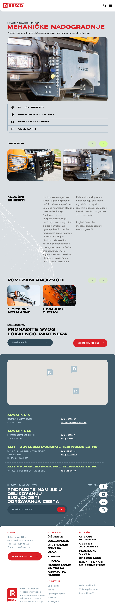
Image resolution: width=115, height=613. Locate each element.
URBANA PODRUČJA (87, 538)
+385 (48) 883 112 (20, 543)
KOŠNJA (54, 557)
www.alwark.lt (68, 435)
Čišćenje (55, 537)
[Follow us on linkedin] (103, 502)
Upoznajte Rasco (56, 593)
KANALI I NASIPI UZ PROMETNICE (92, 563)
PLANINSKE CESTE (87, 552)
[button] (71, 369)
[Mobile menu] (110, 5)
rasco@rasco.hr (23, 547)
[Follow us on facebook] (103, 486)
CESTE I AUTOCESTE (88, 545)
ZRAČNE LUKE (90, 558)
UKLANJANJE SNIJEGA (58, 546)
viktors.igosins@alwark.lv (74, 422)
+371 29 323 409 (14, 422)
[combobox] (30, 342)
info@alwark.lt (68, 438)
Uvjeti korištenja (87, 585)
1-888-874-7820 (14, 454)
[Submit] (61, 509)
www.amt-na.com (68, 451)
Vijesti (51, 589)
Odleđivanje (58, 541)
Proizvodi (11, 23)
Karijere (52, 597)
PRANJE (54, 561)
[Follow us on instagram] (103, 510)
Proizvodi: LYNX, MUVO (17, 458)
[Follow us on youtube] (103, 494)
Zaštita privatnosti (88, 589)
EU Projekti (53, 601)
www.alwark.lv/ (68, 419)
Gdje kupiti (53, 585)
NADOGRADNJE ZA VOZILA (29, 23)
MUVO (52, 552)
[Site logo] (13, 5)
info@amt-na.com (69, 454)
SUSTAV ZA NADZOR (57, 573)
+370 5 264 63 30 (14, 438)
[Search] (104, 5)
